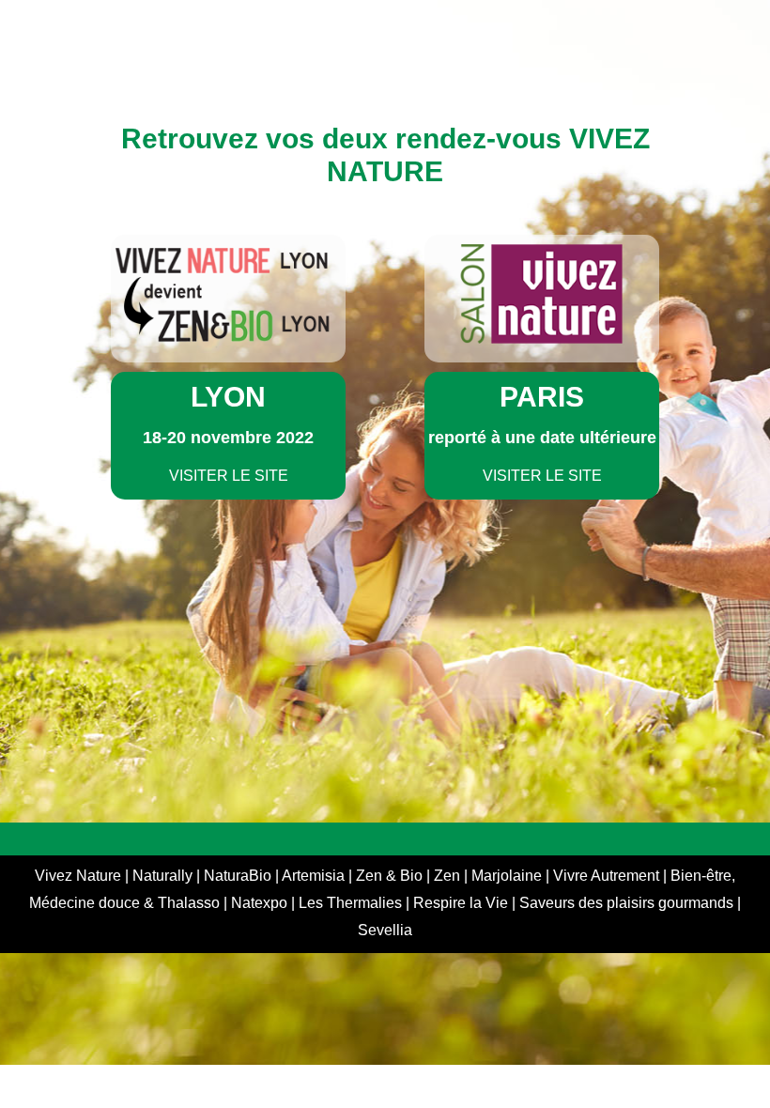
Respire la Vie (460, 903)
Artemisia (315, 876)
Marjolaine (508, 876)
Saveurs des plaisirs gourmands (626, 903)
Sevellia (385, 930)
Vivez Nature (80, 876)
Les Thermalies (350, 903)
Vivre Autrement (608, 876)
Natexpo (261, 903)
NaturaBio (239, 876)
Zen (449, 876)
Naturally (164, 876)
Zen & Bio (391, 876)
